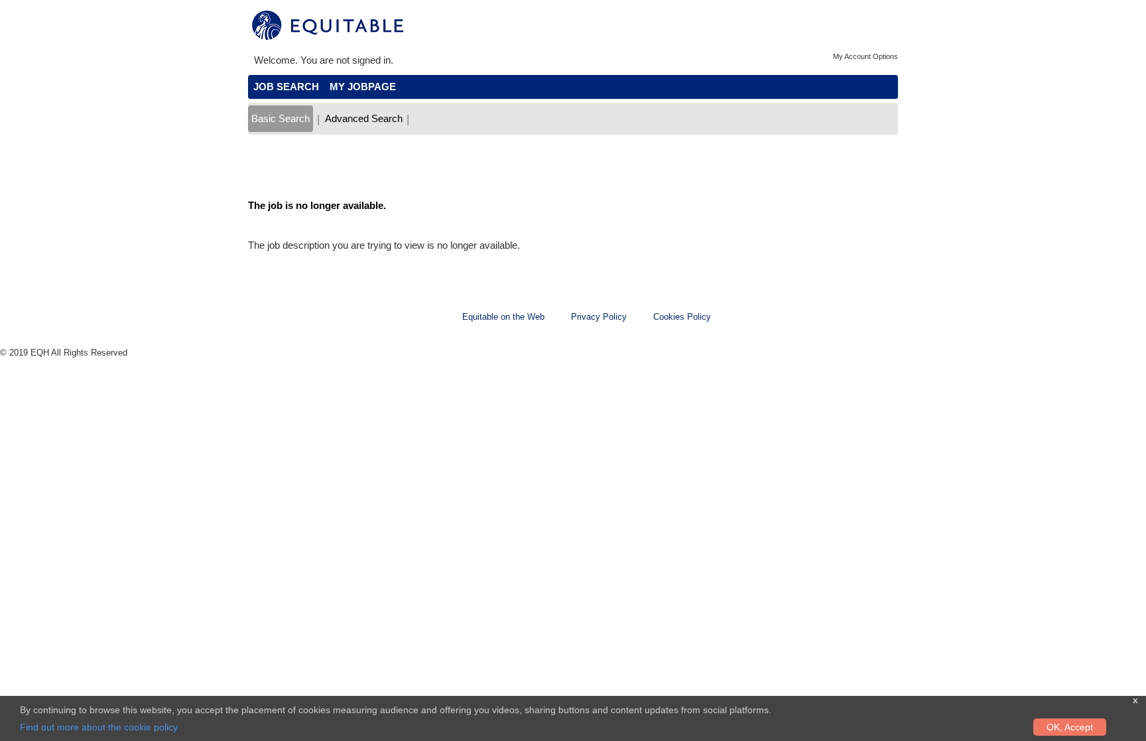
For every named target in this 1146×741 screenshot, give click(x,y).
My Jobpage (363, 86)
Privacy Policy (599, 317)
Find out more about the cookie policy (99, 727)
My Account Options (865, 56)
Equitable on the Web (503, 317)
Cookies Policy (682, 317)
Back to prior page (288, 165)
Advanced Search (364, 118)
